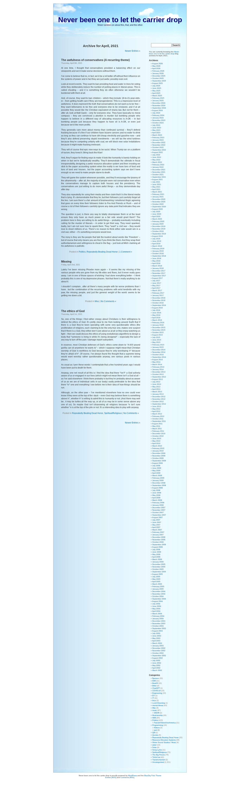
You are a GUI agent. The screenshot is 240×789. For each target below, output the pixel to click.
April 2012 (156, 411)
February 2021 (158, 194)
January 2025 (158, 100)
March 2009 (157, 475)
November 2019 (158, 229)
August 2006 (157, 547)
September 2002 (159, 656)
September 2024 (159, 108)
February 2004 (158, 616)
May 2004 (156, 609)
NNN (154, 718)
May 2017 (156, 285)
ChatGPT (156, 688)
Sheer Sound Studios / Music (164, 742)
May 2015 (156, 342)
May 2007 (156, 525)
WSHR (156, 713)
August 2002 (157, 658)
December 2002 (158, 648)
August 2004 (157, 601)
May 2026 (156, 66)
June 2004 (156, 606)
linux (154, 700)
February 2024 (158, 115)
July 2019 (156, 239)
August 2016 (157, 308)
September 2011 (159, 421)
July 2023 (156, 125)
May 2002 (156, 665)
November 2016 (158, 300)
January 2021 (158, 197)
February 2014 (158, 367)
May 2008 (156, 495)
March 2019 (157, 246)
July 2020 (156, 211)
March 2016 (157, 320)
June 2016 (156, 313)
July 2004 (156, 604)
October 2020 (158, 204)
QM (153, 732)
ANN (154, 681)
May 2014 (156, 362)
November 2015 (158, 330)
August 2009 (157, 463)
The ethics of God (73, 311)
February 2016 (158, 322)
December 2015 (158, 327)
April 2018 (156, 263)
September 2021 (159, 177)
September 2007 (159, 515)
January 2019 (158, 251)
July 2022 (156, 155)
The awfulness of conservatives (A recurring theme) (95, 59)
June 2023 (156, 128)
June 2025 (156, 88)
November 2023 (158, 120)
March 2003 (157, 643)
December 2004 (158, 591)
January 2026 (158, 73)
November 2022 (158, 145)
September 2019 (159, 234)
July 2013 (156, 382)
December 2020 (158, 199)
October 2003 (158, 626)
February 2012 (158, 416)
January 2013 (158, 394)
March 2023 (157, 135)
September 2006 (159, 544)
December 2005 (158, 564)
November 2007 (158, 510)
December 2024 (158, 103)
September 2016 (159, 305)
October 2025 (158, 78)
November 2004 (158, 594)
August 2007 (157, 517)
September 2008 (159, 485)
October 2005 (158, 569)
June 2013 (156, 384)
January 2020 (158, 224)
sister (154, 745)
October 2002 (158, 653)
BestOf (155, 683)
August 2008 (157, 488)
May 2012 (156, 409)
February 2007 (158, 532)
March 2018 (157, 266)
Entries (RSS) (110, 777)
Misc (97, 301)
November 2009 (158, 456)
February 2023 (158, 137)
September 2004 (159, 599)
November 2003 (158, 623)
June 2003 (156, 636)
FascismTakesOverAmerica (165, 723)
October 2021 (158, 174)
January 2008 (158, 505)
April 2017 (156, 288)
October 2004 (158, 596)
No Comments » (108, 301)
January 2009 (158, 480)
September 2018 (159, 256)
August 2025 (157, 83)
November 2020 (158, 202)
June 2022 (156, 157)
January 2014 (158, 369)
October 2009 (158, 458)
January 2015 (158, 347)
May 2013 (156, 387)
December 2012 (158, 396)
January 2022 (158, 167)
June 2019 (156, 241)
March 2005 (157, 584)
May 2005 (156, 579)
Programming (157, 725)
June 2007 (156, 522)
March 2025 (157, 96)
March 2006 (157, 559)
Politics (82, 252)
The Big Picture (158, 755)
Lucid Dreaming (158, 703)
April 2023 (156, 133)
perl (155, 730)
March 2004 (157, 614)
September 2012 (159, 404)
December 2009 (158, 453)
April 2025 (156, 93)
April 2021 (156, 189)
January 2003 (158, 646)
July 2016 (156, 310)
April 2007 (156, 527)
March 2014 (157, 364)
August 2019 (157, 236)
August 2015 (157, 335)
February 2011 (158, 431)
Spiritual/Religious (113, 413)
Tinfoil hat (156, 757)
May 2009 (156, 470)
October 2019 (158, 231)
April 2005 (156, 581)
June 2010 (156, 438)
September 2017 (159, 276)
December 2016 (158, 298)
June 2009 (156, 468)
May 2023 (156, 130)
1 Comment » (125, 252)
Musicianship (157, 715)
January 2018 (158, 268)
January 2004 (158, 619)
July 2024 (156, 113)
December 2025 (158, 76)
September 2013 (159, 377)
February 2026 (158, 71)
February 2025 (158, 98)
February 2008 (158, 503)
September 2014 (159, 357)
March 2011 (157, 429)
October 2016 (158, 303)
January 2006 (158, 562)
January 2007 (158, 535)
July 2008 (156, 490)
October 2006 (158, 542)
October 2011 (157, 419)
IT (153, 698)
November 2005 (158, 567)
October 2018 (158, 253)
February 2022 (158, 165)
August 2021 (157, 179)
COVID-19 (156, 691)
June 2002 (156, 663)
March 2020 (157, 219)
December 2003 (158, 621)
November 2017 (158, 273)
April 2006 (156, 557)
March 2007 (157, 530)
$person (155, 678)
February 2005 (158, 586)
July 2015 (156, 337)
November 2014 (158, 352)
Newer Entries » (132, 51)
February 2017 (158, 293)
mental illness (157, 705)
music (154, 710)
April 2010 (156, 443)
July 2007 (156, 520)
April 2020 (156, 216)
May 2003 (156, 638)
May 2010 (156, 441)
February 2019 (158, 248)
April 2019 (156, 244)
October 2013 (158, 374)
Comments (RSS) (127, 777)
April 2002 (156, 668)
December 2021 (158, 170)
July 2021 (156, 182)
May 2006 (156, 554)
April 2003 (156, 641)
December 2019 (158, 226)
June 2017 (156, 283)
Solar (154, 747)
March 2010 (157, 446)
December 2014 (158, 350)
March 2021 (157, 192)
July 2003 (156, 633)
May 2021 (156, 187)
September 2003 (159, 628)
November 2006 (158, 540)
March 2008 (157, 500)
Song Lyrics (157, 750)
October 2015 (158, 332)
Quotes (155, 735)
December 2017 (158, 271)
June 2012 (156, 406)
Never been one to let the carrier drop (120, 20)
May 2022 (156, 160)
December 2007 (158, 507)
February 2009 (158, 478)
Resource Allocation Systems (164, 740)
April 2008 (156, 498)
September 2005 (159, 572)
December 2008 (158, 483)
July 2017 (156, 281)
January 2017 (158, 295)
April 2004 (156, 611)
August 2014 (157, 359)
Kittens (157, 728)
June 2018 (156, 258)
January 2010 (158, 451)
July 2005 (156, 577)
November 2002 (158, 651)
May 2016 (156, 315)
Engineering (157, 693)
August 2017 (157, 278)
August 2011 (157, 424)
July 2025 (156, 86)
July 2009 (156, 466)
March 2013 (157, 392)
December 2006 (158, 537)
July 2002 (156, 660)
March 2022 (157, 162)
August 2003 (157, 631)
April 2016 (156, 318)
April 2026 (156, 68)
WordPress (132, 775)
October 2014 (158, 355)
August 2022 (157, 152)
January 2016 (158, 325)
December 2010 (158, 433)
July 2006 (156, 549)
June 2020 (156, 214)
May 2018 (156, 261)
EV (153, 695)
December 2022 (158, 142)
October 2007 (158, 512)
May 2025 (156, 91)
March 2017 (157, 290)
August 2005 (157, 574)
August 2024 (157, 110)
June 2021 (156, 184)
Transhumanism (158, 760)
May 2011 (156, 426)
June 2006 (156, 552)
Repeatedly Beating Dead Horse (102, 252)
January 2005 (158, 589)
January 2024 (158, 118)
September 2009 (159, 461)
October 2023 (158, 123)
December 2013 (158, 372)
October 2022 (158, 147)
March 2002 (157, 670)
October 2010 (158, 436)
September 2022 (159, 150)
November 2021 (158, 172)
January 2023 (158, 140)
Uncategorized (158, 762)
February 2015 (158, 345)
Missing (66, 261)
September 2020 (159, 207)
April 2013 (156, 389)
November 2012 (158, 399)
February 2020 (158, 221)
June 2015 (156, 340)
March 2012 (157, 414)
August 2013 (157, 379)
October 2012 (158, 401)
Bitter (154, 686)
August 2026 (157, 63)
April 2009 (156, 473)
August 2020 (157, 209)
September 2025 (159, 81)
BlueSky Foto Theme (152, 775)
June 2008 (156, 493)
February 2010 (158, 448)
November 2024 (158, 105)
